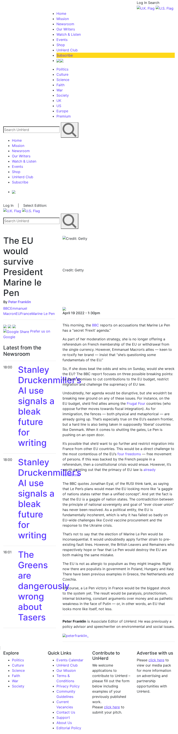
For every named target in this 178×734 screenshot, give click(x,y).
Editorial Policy (68, 728)
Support (63, 717)
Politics (62, 69)
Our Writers (65, 29)
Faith (60, 85)
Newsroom (65, 24)
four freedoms (129, 454)
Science (62, 79)
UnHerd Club (67, 50)
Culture (62, 74)
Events (62, 39)
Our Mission (66, 670)
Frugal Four (136, 403)
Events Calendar (69, 660)
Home (61, 13)
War (59, 90)
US (58, 106)
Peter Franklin (19, 302)
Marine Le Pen (43, 313)
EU (18, 313)
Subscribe (64, 55)
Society (62, 95)
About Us (64, 723)
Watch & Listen (68, 34)
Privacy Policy (68, 686)
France (25, 313)
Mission (62, 19)
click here (112, 707)
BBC (6, 308)
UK (58, 100)
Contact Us (65, 712)
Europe (62, 111)
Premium (63, 116)
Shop (60, 45)
